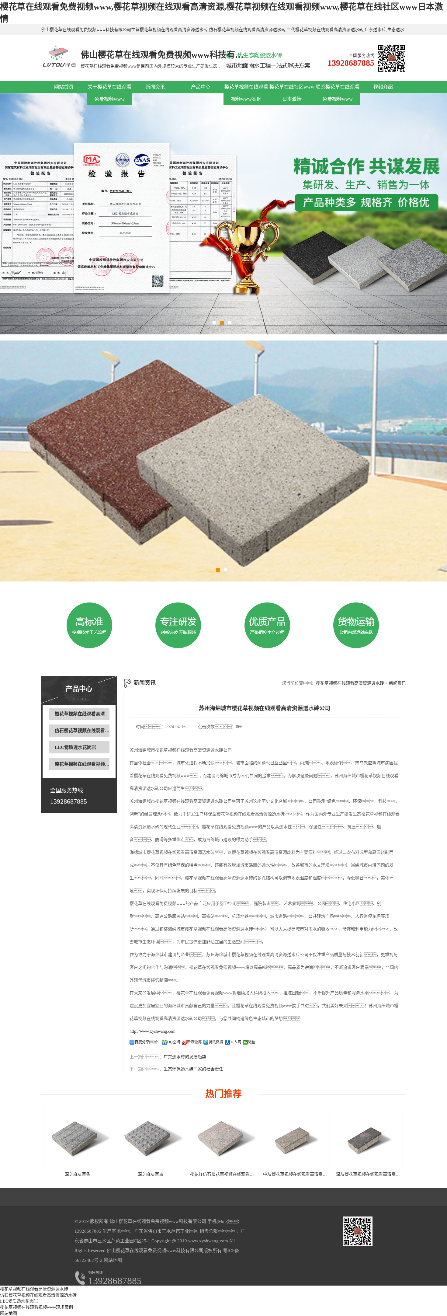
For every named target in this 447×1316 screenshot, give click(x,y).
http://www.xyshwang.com (152, 1031)
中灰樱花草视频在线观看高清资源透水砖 (301, 1174)
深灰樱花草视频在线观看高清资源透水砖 (374, 1174)
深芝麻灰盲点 (150, 1174)
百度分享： (147, 1042)
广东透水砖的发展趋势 (185, 1057)
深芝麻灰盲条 (77, 1174)
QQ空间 (173, 1042)
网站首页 (64, 86)
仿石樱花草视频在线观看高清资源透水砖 (96, 730)
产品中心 (200, 86)
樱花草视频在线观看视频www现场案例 (94, 764)
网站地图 (113, 1260)
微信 (251, 1042)
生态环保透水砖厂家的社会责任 (193, 1069)
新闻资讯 (155, 86)
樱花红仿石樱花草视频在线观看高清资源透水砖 (234, 1174)
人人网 (235, 1042)
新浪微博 (194, 1042)
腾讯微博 (216, 1042)
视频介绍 (383, 86)
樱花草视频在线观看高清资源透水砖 (91, 713)
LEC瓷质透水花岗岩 (75, 747)
